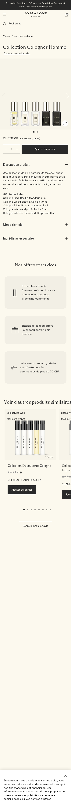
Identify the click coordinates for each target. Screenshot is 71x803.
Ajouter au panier (44, 149)
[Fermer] (65, 776)
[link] (35, 292)
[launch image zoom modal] (65, 123)
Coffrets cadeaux (23, 35)
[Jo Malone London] (35, 14)
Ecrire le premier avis (35, 526)
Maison (7, 35)
